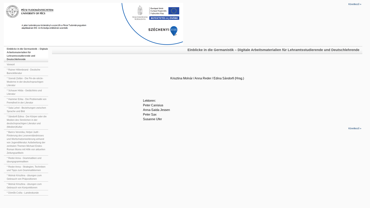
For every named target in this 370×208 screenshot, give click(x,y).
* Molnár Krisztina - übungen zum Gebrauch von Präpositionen (24, 177)
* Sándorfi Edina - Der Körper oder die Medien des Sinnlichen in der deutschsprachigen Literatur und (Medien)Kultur (27, 121)
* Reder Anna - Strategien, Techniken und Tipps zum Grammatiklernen (26, 168)
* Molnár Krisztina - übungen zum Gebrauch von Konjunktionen (24, 186)
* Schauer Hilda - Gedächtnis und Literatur (24, 92)
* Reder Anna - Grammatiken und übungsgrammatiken (24, 160)
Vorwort (11, 64)
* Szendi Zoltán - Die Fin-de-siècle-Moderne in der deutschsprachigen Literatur (25, 82)
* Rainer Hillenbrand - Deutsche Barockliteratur (23, 71)
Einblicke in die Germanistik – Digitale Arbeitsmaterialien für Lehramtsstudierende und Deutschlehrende (27, 54)
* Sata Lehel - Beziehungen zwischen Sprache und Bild (26, 110)
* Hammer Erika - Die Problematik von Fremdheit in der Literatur (26, 101)
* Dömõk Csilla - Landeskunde (23, 192)
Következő (354, 4)
